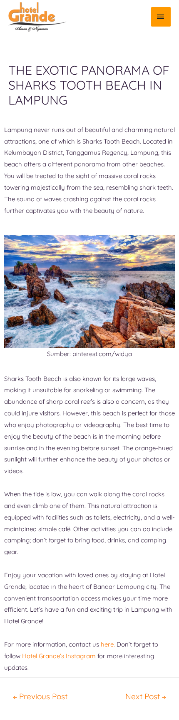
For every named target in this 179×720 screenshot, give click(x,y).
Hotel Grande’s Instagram (58, 656)
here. (108, 644)
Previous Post (40, 696)
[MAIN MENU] (161, 17)
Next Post (145, 696)
